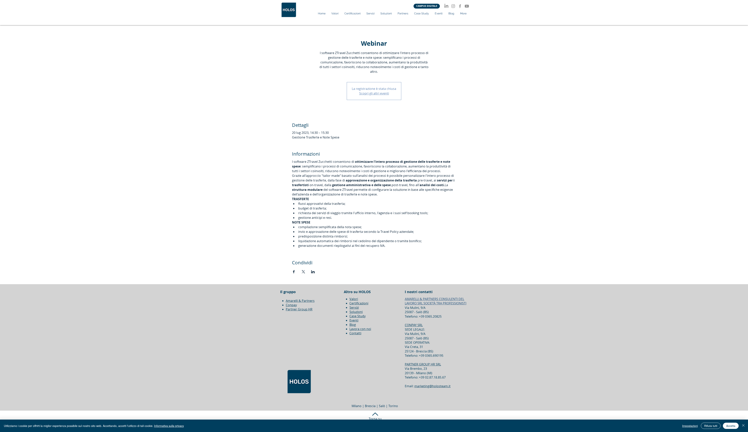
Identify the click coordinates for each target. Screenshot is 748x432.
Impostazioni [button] (690, 426)
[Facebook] (460, 6)
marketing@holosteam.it (432, 386)
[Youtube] (466, 6)
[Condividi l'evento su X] (303, 271)
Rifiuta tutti (710, 426)
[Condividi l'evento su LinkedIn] (313, 271)
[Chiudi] (743, 426)
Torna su (375, 419)
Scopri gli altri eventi (374, 93)
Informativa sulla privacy (169, 426)
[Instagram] (453, 6)
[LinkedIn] (446, 6)
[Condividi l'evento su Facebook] (294, 271)
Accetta (730, 426)
